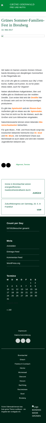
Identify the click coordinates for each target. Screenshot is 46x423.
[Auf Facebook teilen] (3, 165)
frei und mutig (18, 7)
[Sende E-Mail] (8, 165)
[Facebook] (18, 341)
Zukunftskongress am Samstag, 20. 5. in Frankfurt (23, 207)
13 (22, 289)
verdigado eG (15, 412)
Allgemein (19, 164)
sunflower (18, 409)
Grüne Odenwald (22, 4)
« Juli (9, 310)
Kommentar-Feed (14, 257)
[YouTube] (28, 341)
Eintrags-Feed (13, 252)
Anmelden (11, 246)
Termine (27, 164)
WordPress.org (13, 263)
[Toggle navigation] (42, 14)
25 (13, 296)
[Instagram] (23, 341)
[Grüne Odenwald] (5, 6)
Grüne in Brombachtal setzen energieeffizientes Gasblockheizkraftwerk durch (23, 188)
